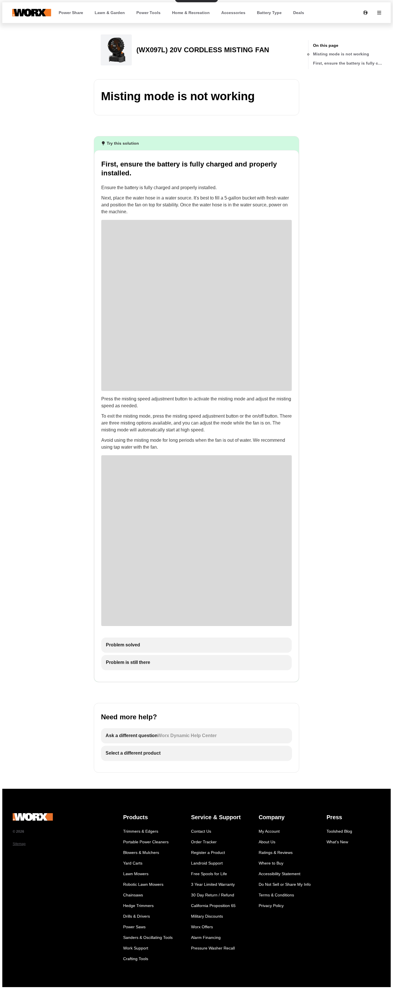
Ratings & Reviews (276, 852)
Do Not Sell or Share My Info (285, 884)
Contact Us (201, 831)
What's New (337, 842)
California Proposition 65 (213, 905)
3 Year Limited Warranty (213, 884)
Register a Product (208, 852)
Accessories (233, 12)
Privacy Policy (271, 905)
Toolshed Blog (339, 831)
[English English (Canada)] (365, 13)
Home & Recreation (191, 12)
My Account (269, 831)
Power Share (71, 12)
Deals (298, 12)
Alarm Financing (206, 937)
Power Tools (148, 12)
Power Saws (134, 927)
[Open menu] (379, 13)
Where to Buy (271, 863)
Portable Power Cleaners (146, 842)
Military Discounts (207, 916)
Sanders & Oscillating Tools (148, 937)
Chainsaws (133, 895)
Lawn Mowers (135, 873)
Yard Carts (132, 863)
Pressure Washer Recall (213, 948)
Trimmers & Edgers (140, 831)
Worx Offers (202, 927)
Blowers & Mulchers (141, 852)
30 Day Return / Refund (212, 895)
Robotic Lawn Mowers (143, 884)
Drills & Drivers (136, 916)
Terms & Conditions (276, 895)
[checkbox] (196, 645)
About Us (267, 842)
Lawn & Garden (110, 12)
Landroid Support (207, 863)
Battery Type (269, 12)
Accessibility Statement (279, 873)
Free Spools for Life (209, 873)
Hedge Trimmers (138, 905)
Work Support (135, 948)
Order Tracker (204, 842)
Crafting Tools (135, 958)
